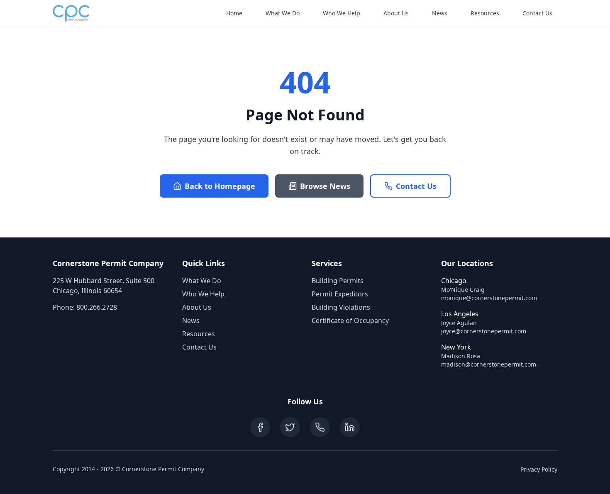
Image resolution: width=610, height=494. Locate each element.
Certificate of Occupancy (350, 320)
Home (234, 13)
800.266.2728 (96, 307)
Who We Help (341, 13)
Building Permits (338, 280)
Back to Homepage (220, 186)
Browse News (325, 186)
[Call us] (320, 427)
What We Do (283, 13)
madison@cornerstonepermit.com (488, 364)
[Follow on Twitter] (290, 427)
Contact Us (537, 13)
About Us (396, 13)
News (439, 13)
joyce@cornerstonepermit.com (483, 331)
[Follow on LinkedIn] (350, 427)
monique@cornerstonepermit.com (489, 298)
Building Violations (341, 307)
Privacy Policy (538, 469)
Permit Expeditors (340, 293)
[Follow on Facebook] (260, 427)
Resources (485, 13)
